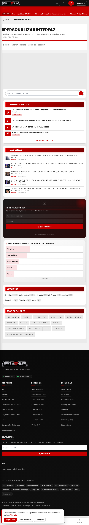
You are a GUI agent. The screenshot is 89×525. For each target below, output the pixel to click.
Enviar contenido (67, 399)
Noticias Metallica (74, 317)
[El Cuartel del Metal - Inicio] (11, 3)
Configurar (40, 519)
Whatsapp (27, 317)
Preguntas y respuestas (11, 415)
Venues (4, 420)
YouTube (23, 323)
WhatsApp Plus (41, 317)
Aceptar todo (10, 519)
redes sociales (56, 317)
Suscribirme (46, 227)
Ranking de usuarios (68, 404)
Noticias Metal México (16, 328)
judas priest (58, 328)
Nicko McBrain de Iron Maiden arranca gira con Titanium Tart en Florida (60, 14)
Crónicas (37, 410)
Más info (13, 515)
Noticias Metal (13, 317)
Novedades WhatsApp (40, 323)
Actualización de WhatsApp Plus (20, 334)
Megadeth (57, 323)
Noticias (37, 389)
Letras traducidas (8, 430)
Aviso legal (26, 505)
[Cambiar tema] (57, 3)
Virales (36, 425)
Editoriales (37, 420)
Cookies (19, 505)
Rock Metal (38, 399)
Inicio (4, 389)
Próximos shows (8, 399)
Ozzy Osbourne (35, 328)
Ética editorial (66, 425)
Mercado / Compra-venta (11, 404)
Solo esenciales (25, 519)
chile (47, 328)
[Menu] (4, 9)
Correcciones (45, 505)
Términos (13, 505)
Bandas (5, 394)
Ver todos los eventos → (44, 140)
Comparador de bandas (11, 425)
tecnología (11, 323)
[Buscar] (63, 3)
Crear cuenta (66, 389)
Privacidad (5, 505)
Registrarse (81, 3)
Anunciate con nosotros (70, 415)
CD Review (38, 404)
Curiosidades (39, 394)
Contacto (64, 410)
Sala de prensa (7, 410)
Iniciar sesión (66, 394)
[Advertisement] (44, 72)
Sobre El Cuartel (67, 420)
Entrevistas (38, 415)
